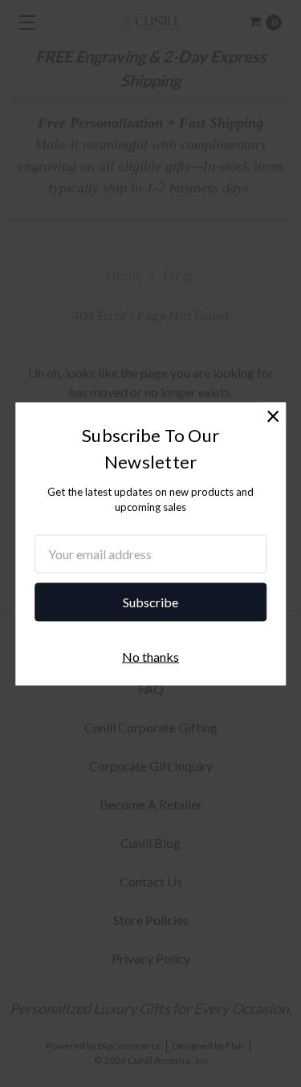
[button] (273, 415)
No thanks (150, 655)
